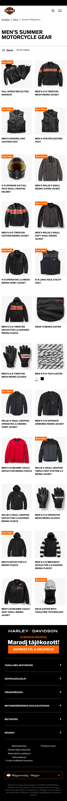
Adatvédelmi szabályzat (19, 753)
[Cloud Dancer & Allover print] (36, 378)
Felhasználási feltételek (19, 749)
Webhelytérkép (19, 746)
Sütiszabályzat (19, 757)
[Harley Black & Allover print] (42, 378)
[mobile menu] (59, 11)
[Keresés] (53, 11)
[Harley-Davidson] (33, 631)
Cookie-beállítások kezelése (19, 760)
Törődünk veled (48, 746)
